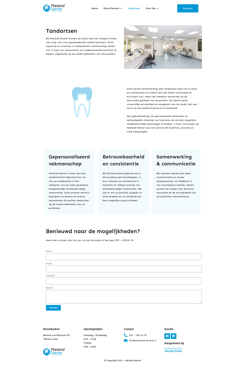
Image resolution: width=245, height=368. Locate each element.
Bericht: (49, 288)
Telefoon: (50, 275)
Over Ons (151, 8)
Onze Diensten (111, 8)
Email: (49, 263)
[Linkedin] (173, 336)
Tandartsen (134, 8)
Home (94, 8)
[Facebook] (167, 336)
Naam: (49, 251)
